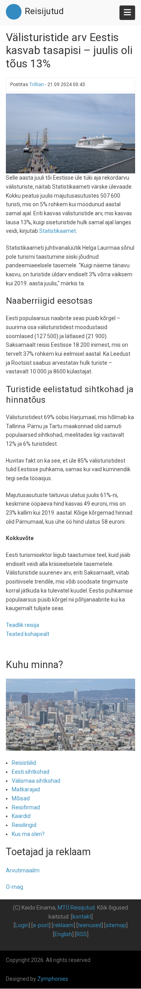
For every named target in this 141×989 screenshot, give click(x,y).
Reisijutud (44, 11)
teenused (89, 925)
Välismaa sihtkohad (36, 781)
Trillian (36, 84)
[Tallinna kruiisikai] (70, 133)
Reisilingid (24, 825)
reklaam (63, 925)
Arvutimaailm (23, 870)
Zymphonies (52, 979)
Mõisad (21, 798)
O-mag (14, 887)
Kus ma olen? (28, 834)
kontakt (81, 916)
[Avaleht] (14, 11)
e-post (41, 925)
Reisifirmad (26, 807)
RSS (81, 934)
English (63, 934)
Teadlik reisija (22, 625)
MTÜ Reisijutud (76, 907)
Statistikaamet (57, 231)
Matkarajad (26, 789)
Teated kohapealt (27, 634)
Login (22, 925)
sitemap (116, 925)
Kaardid (21, 816)
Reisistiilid (24, 763)
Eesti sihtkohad (30, 772)
